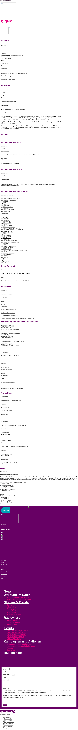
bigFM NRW (4, 208)
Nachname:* (7, 671)
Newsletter (3, 576)
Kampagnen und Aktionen (22, 641)
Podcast (10, 648)
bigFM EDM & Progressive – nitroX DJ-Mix (12, 229)
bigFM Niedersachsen (7, 207)
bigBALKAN (4, 217)
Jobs (2, 578)
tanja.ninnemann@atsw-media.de (10, 329)
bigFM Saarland (5, 211)
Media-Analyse (12, 611)
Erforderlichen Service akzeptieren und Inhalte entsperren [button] (20, 703)
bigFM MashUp (5, 239)
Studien (10, 605)
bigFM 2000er (5, 218)
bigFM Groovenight (6, 231)
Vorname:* (6, 669)
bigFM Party (4, 243)
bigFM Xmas (4, 255)
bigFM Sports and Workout (8, 246)
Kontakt (3, 569)
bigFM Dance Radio (6, 225)
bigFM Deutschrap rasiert (8, 227)
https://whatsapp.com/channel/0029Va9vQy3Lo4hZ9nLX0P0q (17, 318)
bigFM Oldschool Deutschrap (9, 240)
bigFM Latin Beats (6, 236)
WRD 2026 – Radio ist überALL (19, 644)
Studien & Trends (16, 602)
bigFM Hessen (5, 205)
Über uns (3, 560)
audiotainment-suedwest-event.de (9, 474)
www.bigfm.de (23, 73)
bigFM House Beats (6, 234)
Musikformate (12, 624)
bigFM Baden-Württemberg (8, 200)
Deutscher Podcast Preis (16, 635)
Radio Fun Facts (13, 622)
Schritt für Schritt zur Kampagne (19, 598)
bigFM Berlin (4, 201)
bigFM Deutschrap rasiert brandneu (10, 228)
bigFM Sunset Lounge (7, 247)
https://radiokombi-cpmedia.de (10, 463)
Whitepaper (11, 609)
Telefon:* (6, 680)
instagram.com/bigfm (6, 294)
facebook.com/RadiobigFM (8, 309)
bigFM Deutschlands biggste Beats (10, 198)
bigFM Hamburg (5, 204)
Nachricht (6, 688)
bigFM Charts (4, 224)
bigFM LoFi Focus (6, 238)
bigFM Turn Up (5, 251)
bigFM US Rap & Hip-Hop (8, 253)
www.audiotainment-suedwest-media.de (12, 388)
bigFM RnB (4, 244)
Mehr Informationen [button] (8, 700)
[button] (7, 711)
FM (4, 116)
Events (9, 628)
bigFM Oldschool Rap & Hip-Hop (10, 242)
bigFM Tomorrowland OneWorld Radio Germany (14, 250)
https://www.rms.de (6, 440)
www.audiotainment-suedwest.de (10, 73)
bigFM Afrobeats (5, 221)
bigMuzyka (4, 260)
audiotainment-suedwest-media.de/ (10, 417)
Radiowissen (13, 617)
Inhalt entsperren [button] (8, 701)
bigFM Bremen (5, 203)
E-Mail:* (5, 677)
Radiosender (13, 652)
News (8, 591)
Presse (2, 562)
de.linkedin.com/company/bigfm (9, 315)
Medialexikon (12, 620)
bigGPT (3, 258)
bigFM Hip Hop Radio (7, 232)
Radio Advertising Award (16, 633)
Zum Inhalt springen (5, 0)
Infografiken (11, 607)
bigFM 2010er (5, 220)
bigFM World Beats (6, 254)
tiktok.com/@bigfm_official (8, 313)
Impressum (4, 574)
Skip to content (4, 709)
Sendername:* (7, 674)
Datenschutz (4, 571)
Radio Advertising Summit (17, 631)
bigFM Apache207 (6, 223)
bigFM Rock (4, 257)
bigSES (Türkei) (5, 261)
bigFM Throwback (6, 249)
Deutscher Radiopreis (15, 637)
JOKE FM (3, 262)
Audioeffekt (11, 613)
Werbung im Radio (17, 595)
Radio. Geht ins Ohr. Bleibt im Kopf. (21, 646)
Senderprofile (4, 564)
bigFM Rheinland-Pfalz (7, 209)
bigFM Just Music (6, 235)
